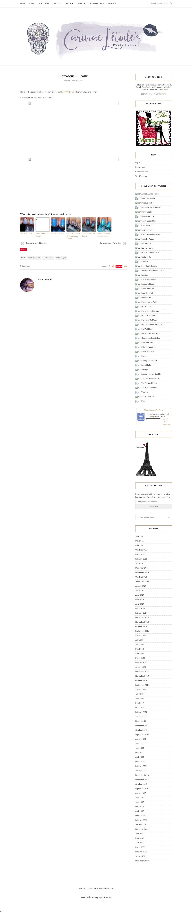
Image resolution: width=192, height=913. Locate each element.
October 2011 (141, 730)
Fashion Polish (147, 248)
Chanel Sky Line (26, 233)
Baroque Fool (146, 203)
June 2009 (139, 834)
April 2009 (139, 843)
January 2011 (140, 771)
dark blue (48, 258)
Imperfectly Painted (149, 266)
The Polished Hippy (149, 383)
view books (166, 424)
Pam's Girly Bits (147, 352)
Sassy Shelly (146, 365)
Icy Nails (144, 262)
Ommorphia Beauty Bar (150, 338)
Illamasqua (61, 258)
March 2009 (140, 847)
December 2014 (142, 568)
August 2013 (140, 636)
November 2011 (142, 726)
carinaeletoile (45, 279)
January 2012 (140, 717)
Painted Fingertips (148, 347)
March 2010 (140, 816)
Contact (112, 3)
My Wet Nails (146, 329)
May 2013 (139, 649)
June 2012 (139, 699)
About (32, 3)
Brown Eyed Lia (147, 216)
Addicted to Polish (148, 198)
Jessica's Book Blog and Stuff (152, 271)
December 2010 (142, 775)
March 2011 (140, 762)
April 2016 (139, 545)
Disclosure (44, 3)
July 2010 (139, 798)
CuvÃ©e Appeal (147, 239)
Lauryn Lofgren (147, 289)
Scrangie (144, 370)
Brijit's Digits (146, 212)
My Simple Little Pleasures (151, 325)
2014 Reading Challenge (153, 410)
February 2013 (141, 663)
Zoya (143, 401)
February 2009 (141, 852)
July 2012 (139, 694)
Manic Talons (146, 307)
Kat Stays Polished (148, 280)
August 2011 (140, 739)
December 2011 (142, 721)
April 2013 (139, 654)
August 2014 (140, 586)
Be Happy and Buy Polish (151, 207)
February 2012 (141, 712)
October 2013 (141, 627)
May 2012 (139, 703)
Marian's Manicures (149, 316)
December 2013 (142, 618)
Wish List (82, 3)
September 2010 (142, 789)
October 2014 (141, 577)
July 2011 (139, 744)
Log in (137, 163)
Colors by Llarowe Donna (88, 235)
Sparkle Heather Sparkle (151, 374)
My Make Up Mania (149, 320)
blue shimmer (34, 258)
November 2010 (142, 780)
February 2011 (141, 766)
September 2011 (142, 735)
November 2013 (142, 622)
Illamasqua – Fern (57, 233)
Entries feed (140, 167)
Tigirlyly (144, 392)
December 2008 (142, 861)
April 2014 (139, 604)
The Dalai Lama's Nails (150, 379)
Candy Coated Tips (148, 221)
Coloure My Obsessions (150, 234)
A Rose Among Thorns (150, 194)
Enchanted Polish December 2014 (103, 235)
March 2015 (140, 554)
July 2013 (139, 640)
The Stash (69, 3)
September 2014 (142, 581)
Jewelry (56, 3)
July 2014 (139, 590)
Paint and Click (147, 343)
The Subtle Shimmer (149, 388)
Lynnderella (146, 298)
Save (24, 250)
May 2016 (139, 541)
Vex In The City (147, 397)
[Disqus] (73, 346)
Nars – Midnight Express (42, 235)
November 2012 (142, 676)
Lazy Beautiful (147, 293)
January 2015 (140, 563)
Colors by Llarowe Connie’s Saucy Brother (73, 236)
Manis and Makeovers (150, 311)
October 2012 (141, 681)
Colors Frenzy (146, 230)
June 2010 (139, 802)
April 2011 (139, 757)
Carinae (149, 414)
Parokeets (145, 356)
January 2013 (140, 667)
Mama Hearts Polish (149, 302)
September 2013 (142, 631)
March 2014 (140, 609)
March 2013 (140, 658)
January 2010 (140, 825)
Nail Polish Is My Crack (150, 334)
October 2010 (141, 784)
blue (23, 258)
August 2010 (140, 793)
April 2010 (139, 811)
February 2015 (141, 559)
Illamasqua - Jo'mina (110, 243)
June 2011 (139, 748)
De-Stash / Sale (97, 3)
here (164, 94)
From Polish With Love (150, 252)
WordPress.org (141, 176)
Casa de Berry (147, 225)
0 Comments (25, 266)
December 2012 (142, 672)
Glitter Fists (146, 257)
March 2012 (140, 708)
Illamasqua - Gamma (36, 243)
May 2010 (139, 807)
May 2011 (139, 753)
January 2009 (140, 856)
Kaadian (144, 275)
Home (22, 3)
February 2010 (141, 820)
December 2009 (142, 829)
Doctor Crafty (147, 243)
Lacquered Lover (148, 284)
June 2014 (139, 595)
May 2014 (139, 599)
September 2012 (142, 685)
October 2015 (141, 550)
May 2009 (139, 838)
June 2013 (139, 645)
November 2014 (142, 572)
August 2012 (140, 690)
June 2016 (139, 536)
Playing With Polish (67, 92)
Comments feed (141, 172)
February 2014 (141, 613)
